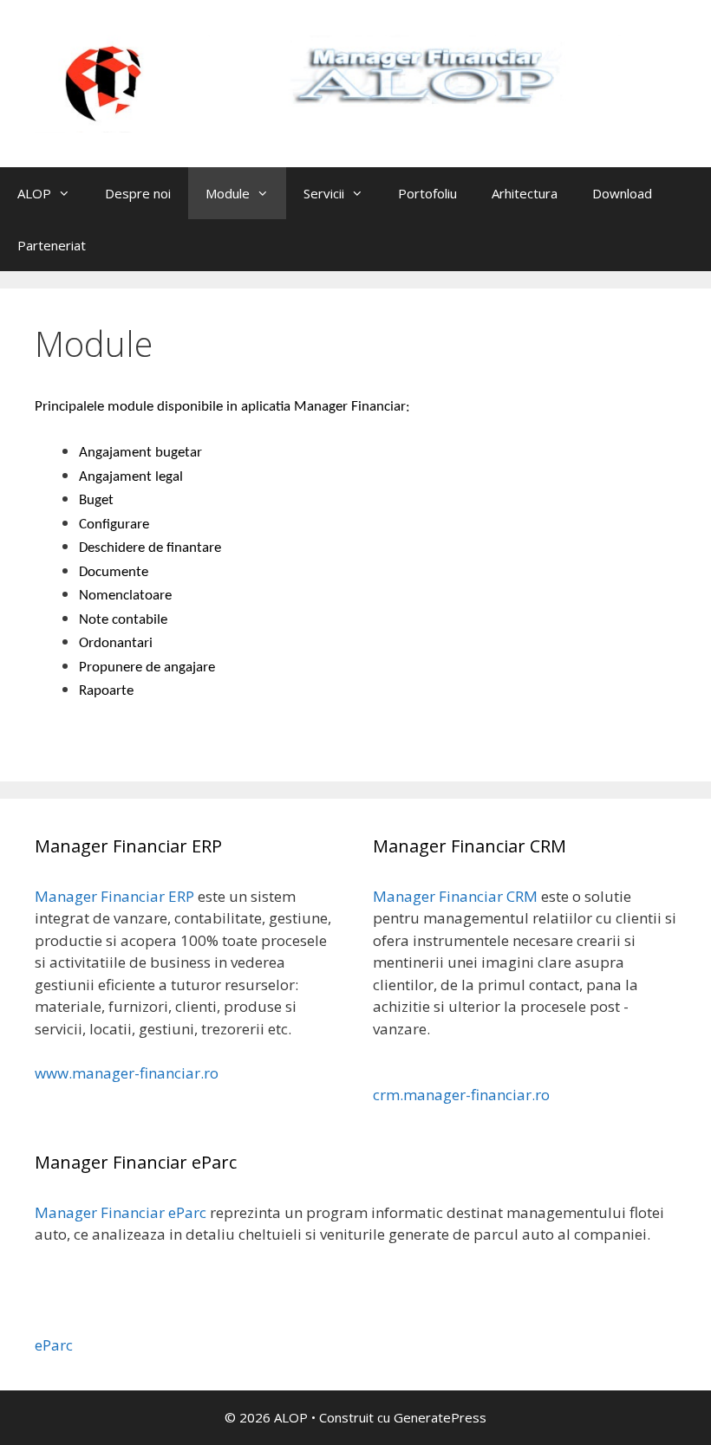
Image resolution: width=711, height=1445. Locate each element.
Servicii (323, 193)
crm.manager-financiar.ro (461, 1095)
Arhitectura (525, 193)
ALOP (34, 193)
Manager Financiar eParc (120, 1212)
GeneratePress (440, 1417)
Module (227, 193)
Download (622, 193)
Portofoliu (427, 193)
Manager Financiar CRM (455, 896)
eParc (54, 1345)
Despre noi (138, 193)
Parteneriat (51, 245)
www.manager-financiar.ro (127, 1073)
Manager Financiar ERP (114, 896)
